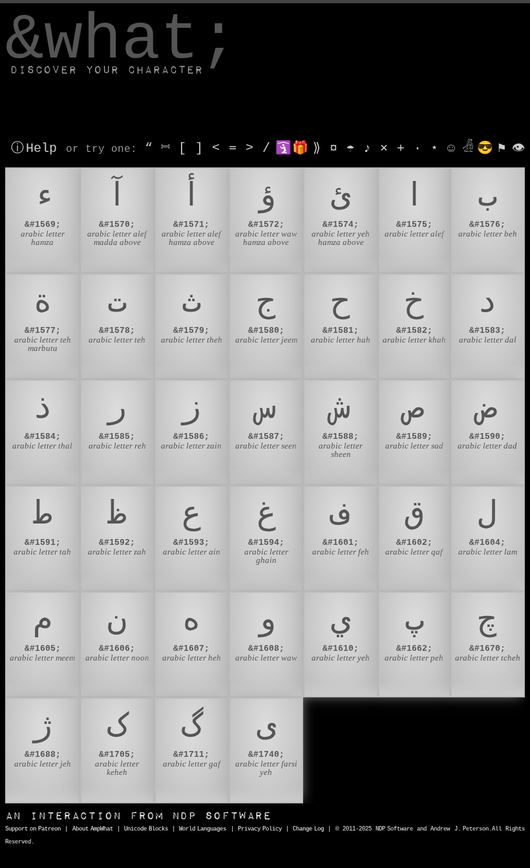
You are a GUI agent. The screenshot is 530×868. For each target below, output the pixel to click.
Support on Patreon (33, 829)
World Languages (202, 829)
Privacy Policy (260, 829)
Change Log (308, 829)
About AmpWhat (92, 829)
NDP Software (138, 816)
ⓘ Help (34, 148)
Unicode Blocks (146, 829)
